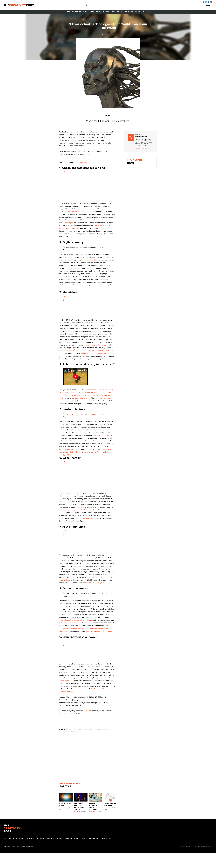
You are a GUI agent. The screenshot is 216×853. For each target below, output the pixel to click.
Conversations (56, 5)
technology (74, 731)
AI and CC (146, 11)
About (72, 5)
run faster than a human (80, 398)
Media (47, 5)
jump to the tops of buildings (92, 395)
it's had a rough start (89, 260)
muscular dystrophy (67, 510)
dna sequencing (82, 729)
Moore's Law (91, 209)
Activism (138, 11)
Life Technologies (66, 223)
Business (120, 11)
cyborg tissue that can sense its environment (76, 620)
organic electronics (103, 729)
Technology (30, 838)
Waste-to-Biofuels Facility (103, 435)
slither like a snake (72, 395)
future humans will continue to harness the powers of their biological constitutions (84, 628)
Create (84, 838)
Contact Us (6, 846)
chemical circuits (73, 623)
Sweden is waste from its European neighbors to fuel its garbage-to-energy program (85, 452)
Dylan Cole (83, 162)
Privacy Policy (15, 846)
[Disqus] (89, 758)
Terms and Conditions (27, 846)
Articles (41, 5)
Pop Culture (76, 11)
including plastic (66, 449)
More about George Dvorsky (143, 148)
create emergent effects (94, 392)
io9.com (88, 711)
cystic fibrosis (84, 510)
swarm (81, 392)
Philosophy (100, 11)
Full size (62, 172)
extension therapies (85, 518)
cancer (85, 583)
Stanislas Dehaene (93, 631)
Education (129, 11)
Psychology (110, 11)
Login (208, 5)
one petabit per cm (67, 350)
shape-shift (74, 392)
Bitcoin (82, 257)
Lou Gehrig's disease (100, 583)
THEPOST (11, 828)
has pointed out (71, 211)
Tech (92, 11)
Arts (68, 11)
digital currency (71, 729)
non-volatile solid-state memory (96, 345)
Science (85, 11)
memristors (91, 729)
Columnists (79, 5)
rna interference (64, 731)
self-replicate (89, 390)
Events (65, 5)
